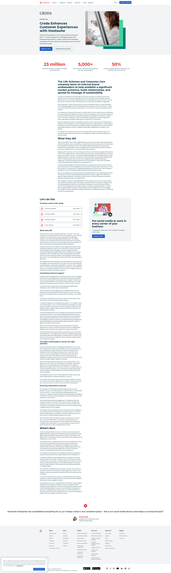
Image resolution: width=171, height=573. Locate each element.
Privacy (57, 570)
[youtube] (117, 568)
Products (54, 2)
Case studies (108, 533)
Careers (51, 538)
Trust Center (51, 570)
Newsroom (51, 545)
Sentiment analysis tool (96, 535)
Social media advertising (80, 556)
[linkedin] (122, 568)
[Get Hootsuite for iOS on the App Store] (87, 568)
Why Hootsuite (52, 533)
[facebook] (110, 568)
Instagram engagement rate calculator (95, 544)
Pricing (84, 2)
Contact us (121, 538)
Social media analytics (82, 535)
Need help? (122, 533)
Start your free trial (125, 2)
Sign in (115, 2)
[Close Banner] (45, 558)
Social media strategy (82, 533)
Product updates (123, 535)
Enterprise (90, 2)
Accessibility (74, 570)
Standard (65, 535)
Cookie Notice (19, 565)
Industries (69, 2)
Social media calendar (82, 543)
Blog (106, 538)
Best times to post (81, 540)
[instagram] (107, 568)
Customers (51, 543)
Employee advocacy (82, 549)
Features (65, 545)
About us (51, 535)
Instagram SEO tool (95, 547)
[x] (113, 568)
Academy (107, 535)
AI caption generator (96, 533)
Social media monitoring (80, 553)
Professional (66, 538)
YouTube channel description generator (96, 558)
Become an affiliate (109, 548)
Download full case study (63, 48)
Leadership (51, 540)
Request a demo (46, 48)
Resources (77, 2)
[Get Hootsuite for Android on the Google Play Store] (96, 568)
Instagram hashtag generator (95, 539)
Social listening (80, 538)
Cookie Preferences (39, 569)
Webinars (107, 543)
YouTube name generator (94, 554)
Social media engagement (80, 546)
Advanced (65, 540)
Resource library (109, 540)
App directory (108, 545)
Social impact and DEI (54, 548)
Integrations (62, 2)
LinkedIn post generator (94, 550)
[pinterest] (125, 568)
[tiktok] (129, 568)
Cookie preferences (65, 570)
